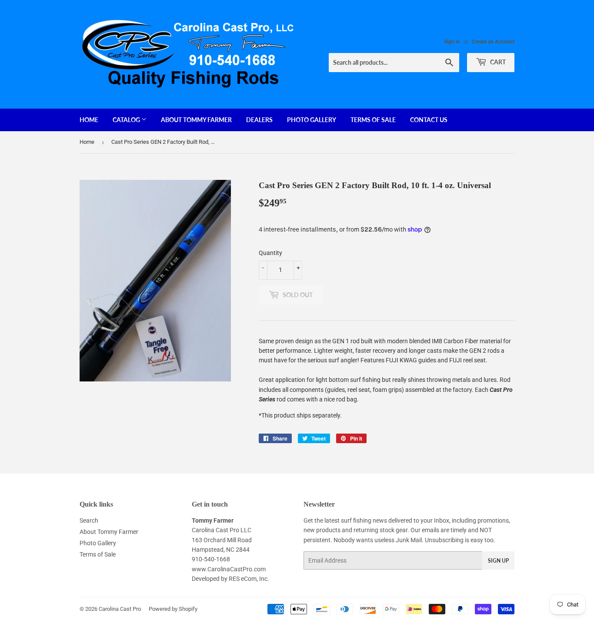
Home (89, 119)
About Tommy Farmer (196, 119)
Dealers (259, 119)
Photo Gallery (311, 119)
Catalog (127, 119)
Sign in (452, 42)
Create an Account (493, 42)
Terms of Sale (373, 119)
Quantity (270, 252)
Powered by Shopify (173, 609)
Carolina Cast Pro (120, 609)
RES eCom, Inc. (249, 578)
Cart (497, 62)
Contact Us (428, 119)
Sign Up (498, 560)
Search (89, 520)
